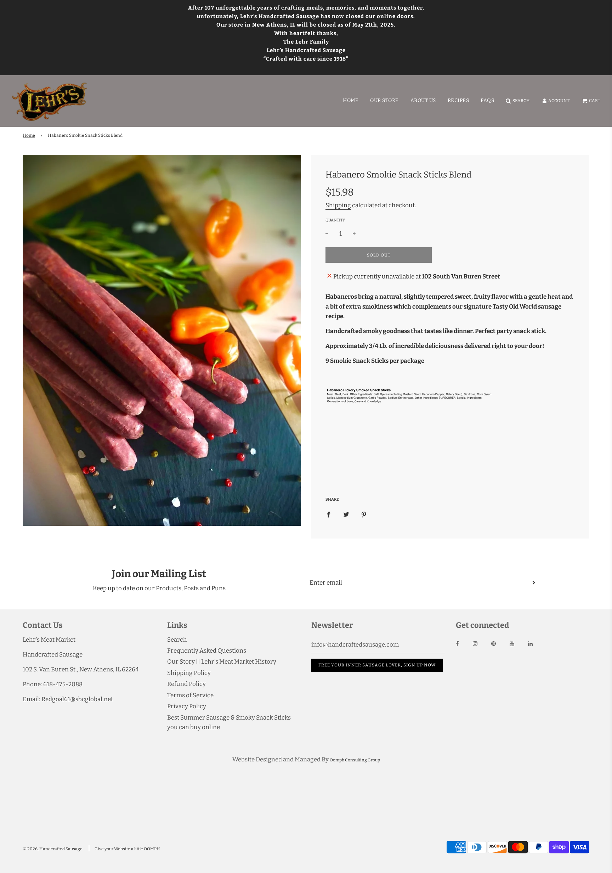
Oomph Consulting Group (355, 759)
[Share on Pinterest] (364, 514)
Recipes (458, 100)
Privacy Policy (186, 706)
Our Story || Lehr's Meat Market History (221, 661)
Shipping (338, 205)
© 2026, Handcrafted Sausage (53, 848)
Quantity (335, 220)
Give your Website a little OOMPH (127, 848)
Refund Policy (186, 684)
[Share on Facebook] (328, 514)
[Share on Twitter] (346, 514)
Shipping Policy (189, 673)
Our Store (384, 100)
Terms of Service (190, 695)
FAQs (487, 100)
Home (350, 100)
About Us (423, 100)
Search (177, 639)
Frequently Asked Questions (206, 650)
